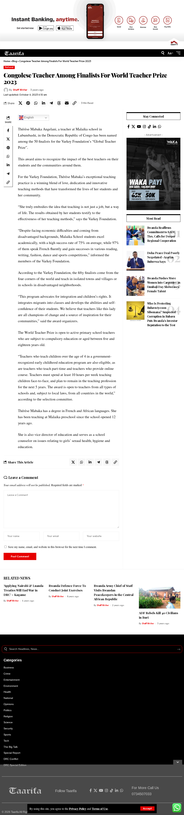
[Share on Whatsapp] (35, 103)
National (9, 67)
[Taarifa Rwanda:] (14, 53)
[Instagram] (144, 127)
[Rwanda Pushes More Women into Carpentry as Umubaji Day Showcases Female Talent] (135, 286)
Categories (13, 660)
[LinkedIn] (154, 127)
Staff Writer (20, 89)
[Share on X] (20, 103)
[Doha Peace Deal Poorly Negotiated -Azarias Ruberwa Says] (135, 261)
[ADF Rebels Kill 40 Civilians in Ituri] (159, 596)
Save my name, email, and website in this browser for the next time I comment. (52, 547)
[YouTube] (139, 127)
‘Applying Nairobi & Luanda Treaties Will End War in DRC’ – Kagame (23, 590)
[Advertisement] (92, 790)
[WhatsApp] (159, 127)
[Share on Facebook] (8, 130)
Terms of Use (100, 809)
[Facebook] (128, 127)
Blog (14, 61)
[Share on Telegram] (51, 103)
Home (7, 61)
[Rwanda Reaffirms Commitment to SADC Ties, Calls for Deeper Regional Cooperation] (135, 235)
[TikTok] (149, 127)
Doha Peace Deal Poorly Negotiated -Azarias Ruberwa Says (163, 257)
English (28, 117)
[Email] (66, 103)
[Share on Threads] (59, 103)
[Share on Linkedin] (43, 103)
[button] (147, 808)
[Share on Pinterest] (28, 103)
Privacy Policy (77, 809)
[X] (133, 127)
